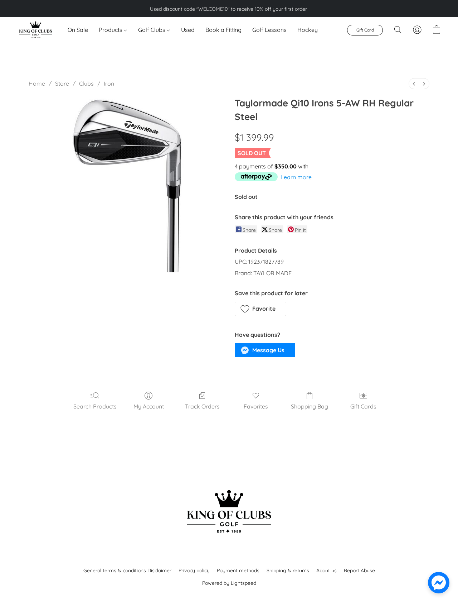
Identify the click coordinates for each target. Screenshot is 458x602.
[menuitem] (414, 83)
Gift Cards (363, 406)
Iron (109, 83)
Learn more (296, 177)
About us (326, 570)
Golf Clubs (152, 29)
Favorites (256, 406)
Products (111, 29)
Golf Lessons (269, 29)
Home (37, 83)
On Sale (78, 29)
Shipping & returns (288, 570)
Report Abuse (359, 570)
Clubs (86, 83)
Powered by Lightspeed (229, 583)
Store (62, 83)
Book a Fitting (223, 29)
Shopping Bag (309, 406)
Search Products (95, 406)
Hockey (307, 29)
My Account (148, 406)
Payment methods (238, 570)
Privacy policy (194, 570)
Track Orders (202, 406)
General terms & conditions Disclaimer (127, 570)
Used (188, 29)
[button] (35, 30)
